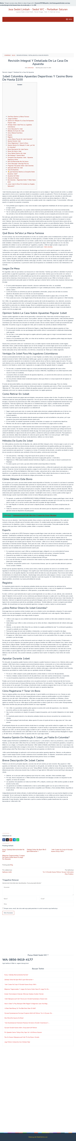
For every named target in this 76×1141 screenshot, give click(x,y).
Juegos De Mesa (12, 118)
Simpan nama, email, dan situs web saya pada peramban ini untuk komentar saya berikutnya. (31, 908)
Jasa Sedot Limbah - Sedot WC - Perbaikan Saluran (38, 9)
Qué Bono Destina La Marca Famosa (18, 116)
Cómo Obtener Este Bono (15, 133)
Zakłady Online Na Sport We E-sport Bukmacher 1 (37, 850)
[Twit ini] (7, 839)
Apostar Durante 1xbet (14, 141)
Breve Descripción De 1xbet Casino (18, 149)
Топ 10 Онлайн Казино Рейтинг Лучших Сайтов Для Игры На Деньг (58, 872)
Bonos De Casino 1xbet (14, 151)
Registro (10, 137)
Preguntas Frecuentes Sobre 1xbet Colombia (20, 166)
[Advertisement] (38, 37)
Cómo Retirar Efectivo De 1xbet (17, 153)
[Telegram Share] (14, 839)
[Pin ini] (10, 839)
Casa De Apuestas (13, 170)
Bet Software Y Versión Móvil (16, 155)
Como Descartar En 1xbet (15, 129)
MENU (70, 19)
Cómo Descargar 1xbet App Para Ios (18, 163)
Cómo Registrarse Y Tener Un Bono (18, 143)
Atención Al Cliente (13, 178)
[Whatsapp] (17, 839)
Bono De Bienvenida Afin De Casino (18, 161)
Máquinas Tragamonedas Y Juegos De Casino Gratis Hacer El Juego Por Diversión (13, 857)
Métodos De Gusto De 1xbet (16, 131)
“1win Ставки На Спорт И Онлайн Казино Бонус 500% (62, 850)
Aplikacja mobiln (7, 871)
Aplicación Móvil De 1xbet (15, 168)
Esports (10, 135)
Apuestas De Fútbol (13, 176)
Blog (11, 865)
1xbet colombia (48, 247)
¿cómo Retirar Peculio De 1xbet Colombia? (20, 139)
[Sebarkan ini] (3, 839)
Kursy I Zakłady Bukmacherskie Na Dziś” (13, 850)
